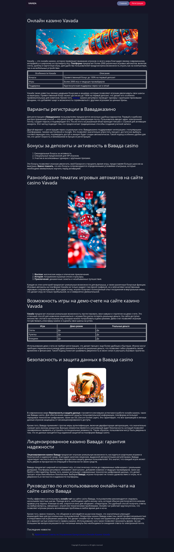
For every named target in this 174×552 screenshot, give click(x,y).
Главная (123, 3)
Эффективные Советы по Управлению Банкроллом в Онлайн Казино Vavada (72, 534)
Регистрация (137, 3)
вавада (76, 97)
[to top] (168, 536)
